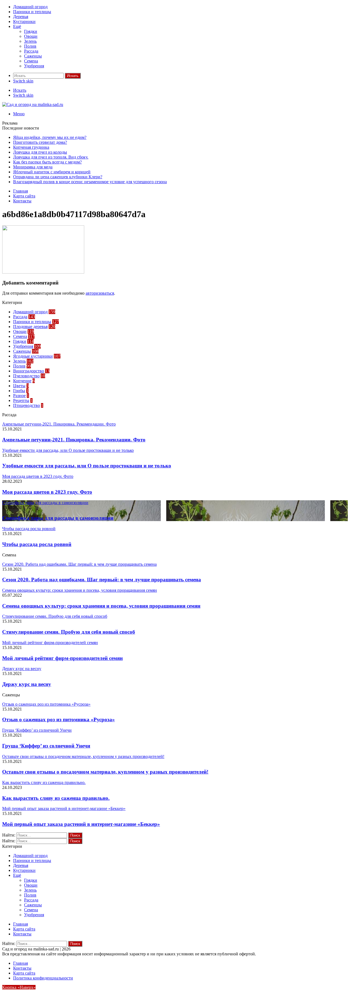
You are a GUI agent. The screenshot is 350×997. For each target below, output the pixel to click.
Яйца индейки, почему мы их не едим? (49, 137)
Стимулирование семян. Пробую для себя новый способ (68, 632)
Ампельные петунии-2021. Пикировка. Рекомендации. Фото (73, 440)
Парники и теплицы (32, 11)
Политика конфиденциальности (43, 978)
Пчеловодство (26, 375)
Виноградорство (28, 371)
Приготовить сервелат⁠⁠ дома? (40, 142)
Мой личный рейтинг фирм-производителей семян (62, 658)
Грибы (19, 390)
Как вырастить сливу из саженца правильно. (56, 798)
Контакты (22, 201)
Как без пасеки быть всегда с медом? (47, 162)
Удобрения (34, 66)
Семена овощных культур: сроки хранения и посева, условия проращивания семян (101, 606)
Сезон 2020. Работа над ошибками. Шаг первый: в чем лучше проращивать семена (101, 579)
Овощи (30, 36)
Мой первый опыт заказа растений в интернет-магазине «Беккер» (81, 824)
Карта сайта (24, 196)
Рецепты (21, 400)
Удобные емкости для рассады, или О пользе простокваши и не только (86, 466)
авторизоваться (100, 293)
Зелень (30, 41)
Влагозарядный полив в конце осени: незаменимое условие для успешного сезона (90, 181)
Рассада (31, 51)
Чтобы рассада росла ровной (36, 544)
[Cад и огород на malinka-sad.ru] (32, 104)
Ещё (17, 26)
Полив (30, 46)
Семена (31, 61)
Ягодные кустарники (33, 356)
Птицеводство (26, 405)
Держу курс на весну (26, 684)
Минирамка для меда (32, 167)
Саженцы (33, 56)
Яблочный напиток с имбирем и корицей (52, 171)
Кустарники (24, 21)
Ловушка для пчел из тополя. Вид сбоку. (50, 157)
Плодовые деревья (30, 326)
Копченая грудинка (31, 147)
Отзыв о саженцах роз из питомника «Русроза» (58, 719)
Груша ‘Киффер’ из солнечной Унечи (46, 746)
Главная (20, 191)
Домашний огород (30, 6)
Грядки (30, 31)
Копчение (22, 380)
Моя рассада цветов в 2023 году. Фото (47, 492)
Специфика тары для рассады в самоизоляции (57, 518)
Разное (19, 395)
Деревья (20, 16)
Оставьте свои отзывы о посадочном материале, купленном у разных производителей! (105, 772)
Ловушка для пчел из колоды (40, 152)
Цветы (19, 385)
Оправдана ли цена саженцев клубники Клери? (57, 176)
